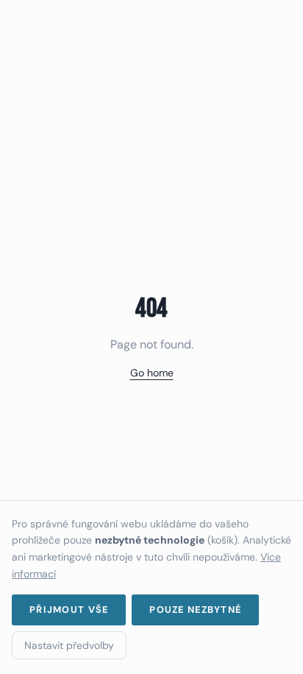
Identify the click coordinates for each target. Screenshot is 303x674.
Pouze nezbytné (195, 609)
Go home (152, 372)
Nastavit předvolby (69, 645)
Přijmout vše (68, 609)
